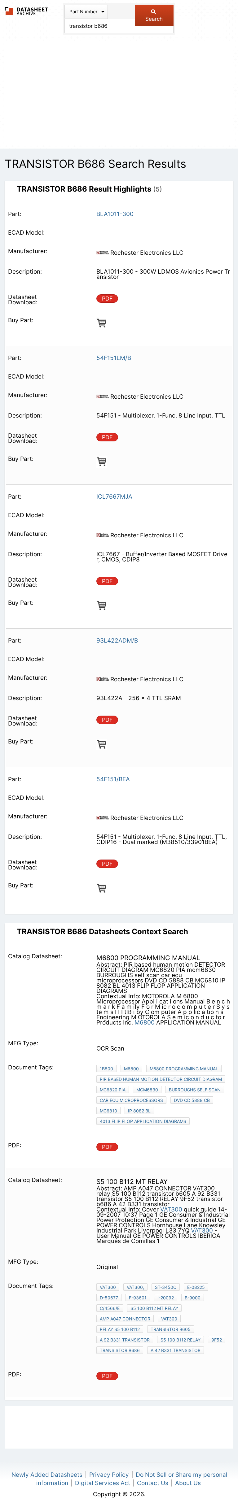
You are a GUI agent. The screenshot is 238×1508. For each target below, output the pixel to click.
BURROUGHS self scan (195, 1089)
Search (154, 19)
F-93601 (138, 1297)
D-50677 (109, 1297)
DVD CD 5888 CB (192, 1100)
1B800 (106, 1068)
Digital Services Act (102, 1483)
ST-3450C (165, 1287)
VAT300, (135, 1287)
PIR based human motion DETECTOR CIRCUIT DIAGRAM (161, 1079)
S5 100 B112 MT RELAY (154, 1308)
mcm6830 (147, 1089)
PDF (107, 298)
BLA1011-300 (115, 214)
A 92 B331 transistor (125, 1339)
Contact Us (152, 1483)
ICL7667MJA (114, 496)
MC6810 (108, 1110)
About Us (188, 1483)
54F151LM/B (113, 358)
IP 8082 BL (139, 1110)
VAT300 (171, 1209)
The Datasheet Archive (26, 11)
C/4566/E (110, 1308)
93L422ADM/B (117, 640)
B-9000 (193, 1297)
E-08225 (196, 1287)
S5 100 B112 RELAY (181, 1339)
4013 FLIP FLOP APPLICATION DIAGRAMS (143, 1121)
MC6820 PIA (113, 1089)
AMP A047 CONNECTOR (125, 1318)
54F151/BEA (113, 779)
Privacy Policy (109, 1474)
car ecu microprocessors (131, 1100)
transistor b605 (171, 1329)
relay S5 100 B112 (120, 1329)
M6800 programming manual (184, 1068)
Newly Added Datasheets (46, 1474)
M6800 (144, 1022)
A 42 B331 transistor (176, 1350)
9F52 (216, 1339)
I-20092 (165, 1297)
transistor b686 (120, 1350)
